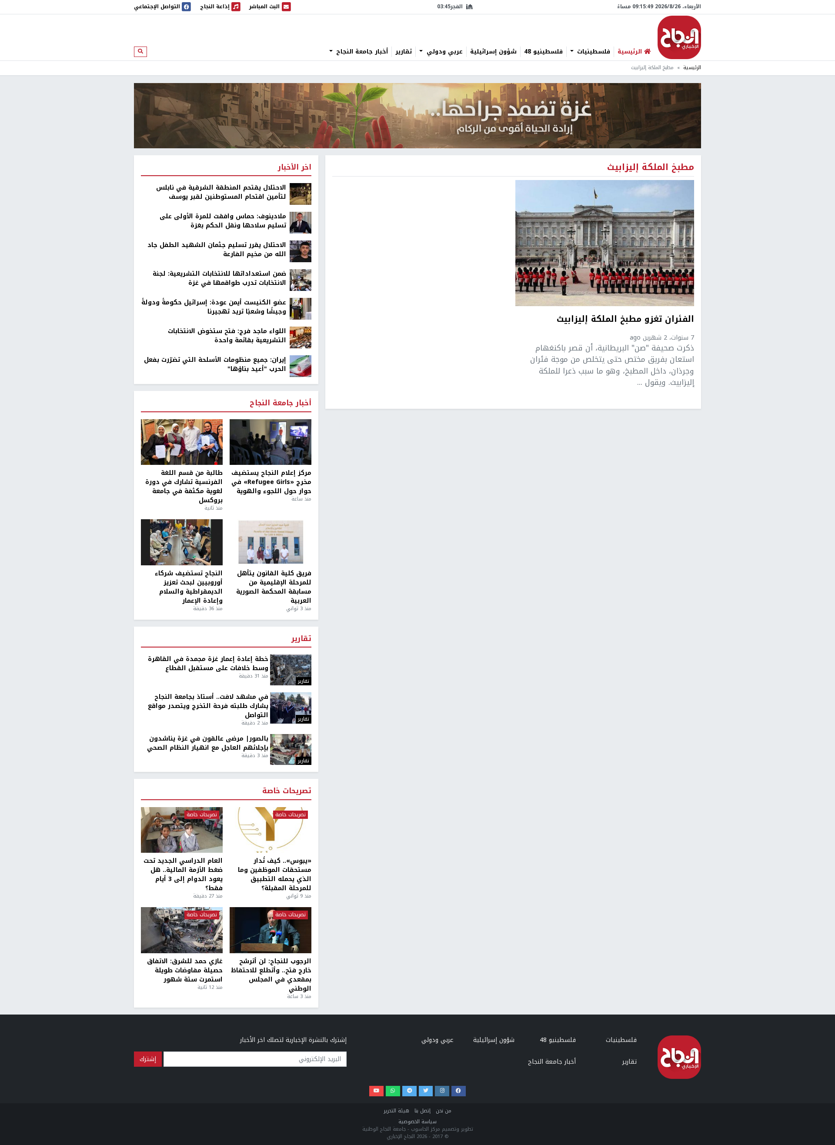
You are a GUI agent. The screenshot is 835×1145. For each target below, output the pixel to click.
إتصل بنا (422, 1110)
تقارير (403, 52)
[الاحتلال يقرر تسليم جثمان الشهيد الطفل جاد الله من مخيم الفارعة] (300, 251)
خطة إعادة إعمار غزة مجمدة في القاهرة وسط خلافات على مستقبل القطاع (208, 663)
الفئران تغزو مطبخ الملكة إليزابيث (625, 320)
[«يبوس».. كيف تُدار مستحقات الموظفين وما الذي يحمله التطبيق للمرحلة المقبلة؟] (270, 830)
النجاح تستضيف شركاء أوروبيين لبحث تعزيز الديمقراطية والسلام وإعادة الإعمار (189, 587)
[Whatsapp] (393, 1091)
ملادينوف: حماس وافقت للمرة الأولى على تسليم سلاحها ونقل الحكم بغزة (223, 221)
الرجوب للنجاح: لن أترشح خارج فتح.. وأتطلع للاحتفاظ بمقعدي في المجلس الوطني (271, 975)
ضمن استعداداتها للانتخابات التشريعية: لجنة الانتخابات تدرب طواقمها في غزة (219, 278)
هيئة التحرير (396, 1110)
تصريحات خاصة (286, 791)
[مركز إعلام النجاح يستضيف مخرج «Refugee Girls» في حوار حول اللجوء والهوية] (270, 442)
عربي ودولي (443, 52)
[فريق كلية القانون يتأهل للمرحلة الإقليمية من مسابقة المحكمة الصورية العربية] (270, 542)
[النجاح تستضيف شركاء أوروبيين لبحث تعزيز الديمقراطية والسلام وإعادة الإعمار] (182, 542)
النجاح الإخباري (679, 37)
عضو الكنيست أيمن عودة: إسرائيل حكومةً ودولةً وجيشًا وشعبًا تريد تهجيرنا (213, 307)
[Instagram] (442, 1091)
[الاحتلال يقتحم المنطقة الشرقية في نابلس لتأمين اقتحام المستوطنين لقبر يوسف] (300, 194)
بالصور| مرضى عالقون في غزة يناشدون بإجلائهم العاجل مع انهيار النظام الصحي (207, 743)
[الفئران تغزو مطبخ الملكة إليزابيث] (604, 243)
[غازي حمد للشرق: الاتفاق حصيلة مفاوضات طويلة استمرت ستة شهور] (182, 930)
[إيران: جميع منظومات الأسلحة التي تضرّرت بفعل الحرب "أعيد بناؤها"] (300, 366)
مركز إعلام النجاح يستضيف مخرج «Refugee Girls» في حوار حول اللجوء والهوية (271, 482)
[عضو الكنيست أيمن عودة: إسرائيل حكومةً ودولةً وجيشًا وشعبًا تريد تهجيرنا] (300, 308)
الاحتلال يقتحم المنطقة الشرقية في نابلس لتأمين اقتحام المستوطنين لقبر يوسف (221, 192)
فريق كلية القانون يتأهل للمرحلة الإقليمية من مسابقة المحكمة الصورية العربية (273, 587)
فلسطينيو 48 (543, 52)
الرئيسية (692, 67)
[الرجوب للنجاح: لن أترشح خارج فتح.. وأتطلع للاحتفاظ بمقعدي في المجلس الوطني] (270, 930)
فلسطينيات (592, 52)
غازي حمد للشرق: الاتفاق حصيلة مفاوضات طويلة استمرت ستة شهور (185, 970)
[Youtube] (376, 1091)
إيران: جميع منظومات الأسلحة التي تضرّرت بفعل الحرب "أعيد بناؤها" (215, 364)
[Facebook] (458, 1091)
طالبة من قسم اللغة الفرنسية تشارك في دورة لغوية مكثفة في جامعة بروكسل (184, 486)
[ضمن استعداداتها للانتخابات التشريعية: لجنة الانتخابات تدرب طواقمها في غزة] (300, 280)
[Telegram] (409, 1091)
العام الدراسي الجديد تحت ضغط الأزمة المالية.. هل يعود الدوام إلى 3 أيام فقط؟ (183, 874)
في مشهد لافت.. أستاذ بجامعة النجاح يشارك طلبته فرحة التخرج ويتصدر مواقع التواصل (208, 706)
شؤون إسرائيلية (493, 52)
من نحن (443, 1110)
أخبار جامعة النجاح (361, 52)
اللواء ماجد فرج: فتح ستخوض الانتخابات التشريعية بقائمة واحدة (227, 336)
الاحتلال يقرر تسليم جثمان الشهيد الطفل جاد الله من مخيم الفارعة (216, 249)
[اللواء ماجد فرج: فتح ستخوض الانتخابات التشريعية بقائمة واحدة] (300, 337)
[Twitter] (426, 1091)
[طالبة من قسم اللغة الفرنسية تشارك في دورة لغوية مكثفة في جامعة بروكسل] (182, 442)
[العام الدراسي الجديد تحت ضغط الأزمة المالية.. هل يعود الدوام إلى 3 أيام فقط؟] (182, 830)
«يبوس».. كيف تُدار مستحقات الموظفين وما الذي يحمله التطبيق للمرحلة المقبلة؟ (274, 874)
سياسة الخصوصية (417, 1121)
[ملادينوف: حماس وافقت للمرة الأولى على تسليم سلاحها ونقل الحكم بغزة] (300, 222)
